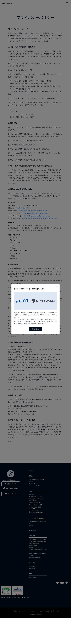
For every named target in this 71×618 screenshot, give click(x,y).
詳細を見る (35, 329)
